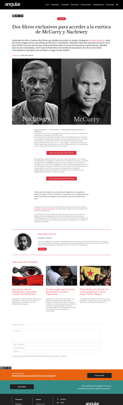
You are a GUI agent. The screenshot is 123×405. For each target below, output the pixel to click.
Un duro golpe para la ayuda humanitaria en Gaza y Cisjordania (60, 291)
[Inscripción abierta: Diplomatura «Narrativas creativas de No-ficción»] (27, 276)
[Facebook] (13, 16)
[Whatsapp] (19, 16)
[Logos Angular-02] (92, 401)
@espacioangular (97, 40)
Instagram (63, 399)
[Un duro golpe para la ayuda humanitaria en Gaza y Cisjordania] (61, 276)
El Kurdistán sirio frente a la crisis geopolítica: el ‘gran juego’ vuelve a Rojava (94, 291)
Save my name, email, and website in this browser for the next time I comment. (40, 356)
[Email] (22, 16)
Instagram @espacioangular (44, 209)
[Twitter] (16, 16)
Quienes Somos (40, 404)
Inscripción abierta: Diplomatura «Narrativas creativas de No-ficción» (24, 291)
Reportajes (18, 404)
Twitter (62, 402)
